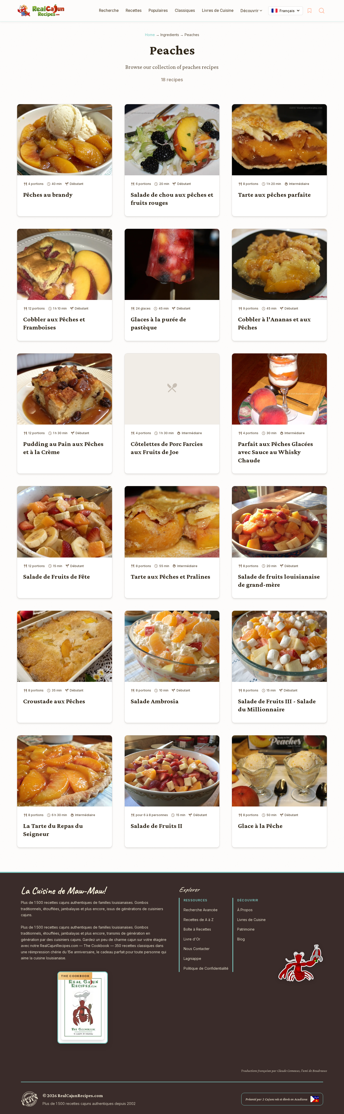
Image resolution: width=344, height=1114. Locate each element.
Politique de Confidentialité (206, 968)
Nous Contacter (197, 948)
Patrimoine (246, 929)
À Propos (245, 910)
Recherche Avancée (201, 910)
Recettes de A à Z (199, 919)
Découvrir (249, 10)
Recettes (134, 10)
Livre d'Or (192, 939)
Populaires (158, 10)
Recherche (109, 10)
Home (150, 35)
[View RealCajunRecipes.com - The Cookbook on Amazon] (82, 1007)
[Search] (321, 10)
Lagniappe (192, 958)
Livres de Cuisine (217, 10)
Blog (241, 939)
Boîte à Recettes (197, 929)
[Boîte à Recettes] (309, 10)
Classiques (185, 10)
